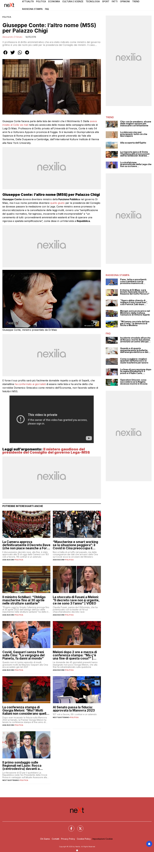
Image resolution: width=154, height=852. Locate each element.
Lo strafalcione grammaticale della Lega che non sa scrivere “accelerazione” (135, 164)
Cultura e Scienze (72, 1)
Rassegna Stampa (32, 9)
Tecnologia (93, 1)
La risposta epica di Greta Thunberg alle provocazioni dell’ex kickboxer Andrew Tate (134, 154)
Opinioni (125, 1)
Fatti (115, 1)
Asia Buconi (8, 560)
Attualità (28, 1)
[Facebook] (69, 826)
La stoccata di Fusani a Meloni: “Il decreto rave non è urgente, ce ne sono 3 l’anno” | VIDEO (76, 600)
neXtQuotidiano (61, 717)
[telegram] (27, 54)
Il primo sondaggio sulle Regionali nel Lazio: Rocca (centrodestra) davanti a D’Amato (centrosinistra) (21, 765)
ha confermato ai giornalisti (30, 384)
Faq (47, 9)
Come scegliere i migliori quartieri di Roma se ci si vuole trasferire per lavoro (134, 361)
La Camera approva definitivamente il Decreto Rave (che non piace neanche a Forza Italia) (26, 545)
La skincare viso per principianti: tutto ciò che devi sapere (133, 134)
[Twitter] (78, 826)
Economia (54, 1)
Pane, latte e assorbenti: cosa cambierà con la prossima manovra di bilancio (133, 281)
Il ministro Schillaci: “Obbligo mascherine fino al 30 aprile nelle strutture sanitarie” (24, 600)
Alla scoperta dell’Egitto (133, 143)
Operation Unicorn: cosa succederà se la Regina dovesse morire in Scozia (133, 382)
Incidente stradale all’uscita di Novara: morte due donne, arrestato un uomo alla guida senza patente (135, 340)
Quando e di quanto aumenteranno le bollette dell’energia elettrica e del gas (134, 350)
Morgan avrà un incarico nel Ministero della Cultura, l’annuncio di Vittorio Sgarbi (135, 313)
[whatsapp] (20, 54)
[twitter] (13, 54)
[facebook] (5, 54)
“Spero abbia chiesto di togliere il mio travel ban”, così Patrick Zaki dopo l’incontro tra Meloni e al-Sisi (135, 302)
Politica (41, 1)
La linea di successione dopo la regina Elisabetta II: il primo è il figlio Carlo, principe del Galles (135, 371)
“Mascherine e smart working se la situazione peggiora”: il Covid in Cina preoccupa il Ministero (75, 545)
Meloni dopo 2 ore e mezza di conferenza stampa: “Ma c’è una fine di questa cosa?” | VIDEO (75, 655)
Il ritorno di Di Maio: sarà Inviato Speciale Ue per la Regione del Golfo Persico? (134, 292)
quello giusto (57, 202)
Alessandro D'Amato (12, 37)
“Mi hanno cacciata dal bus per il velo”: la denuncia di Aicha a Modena (134, 323)
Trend (135, 1)
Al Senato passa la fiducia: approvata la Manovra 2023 (74, 709)
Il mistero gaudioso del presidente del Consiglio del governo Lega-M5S (46, 451)
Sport (105, 1)
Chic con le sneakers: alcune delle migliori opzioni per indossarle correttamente (135, 123)
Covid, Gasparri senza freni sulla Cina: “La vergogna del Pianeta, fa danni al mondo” (23, 655)
